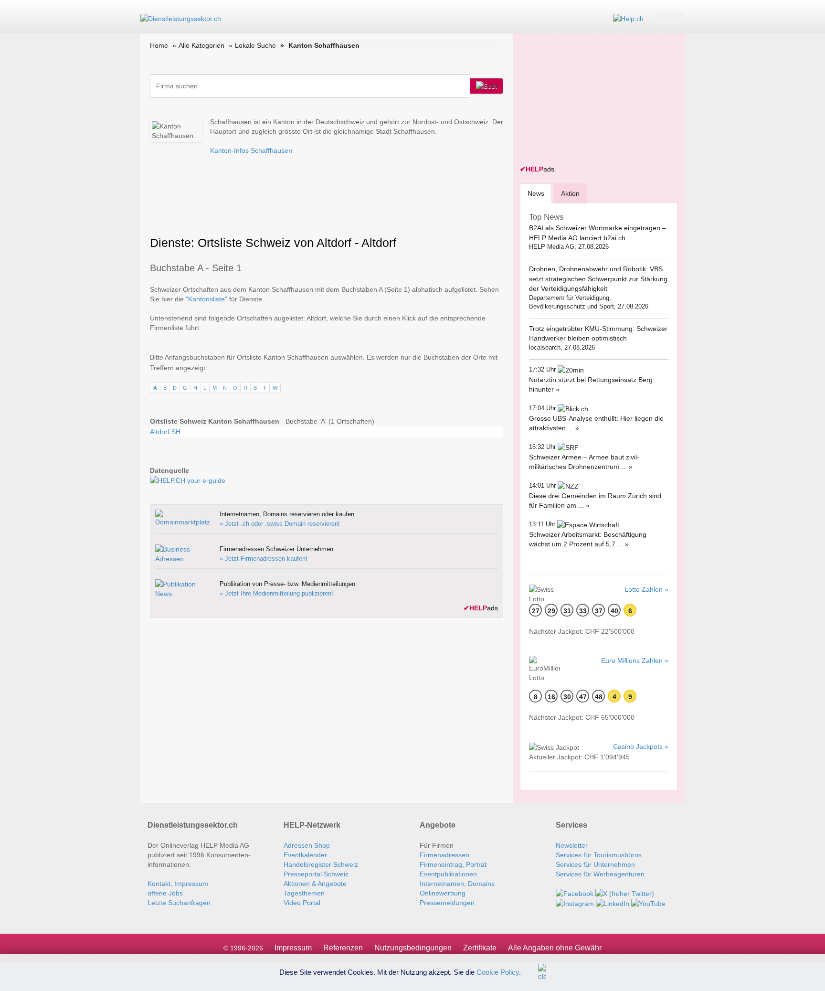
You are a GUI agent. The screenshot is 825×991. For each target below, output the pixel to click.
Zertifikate (480, 948)
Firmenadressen (444, 855)
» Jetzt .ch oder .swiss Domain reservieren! (280, 523)
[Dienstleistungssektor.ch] (180, 18)
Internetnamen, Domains (457, 883)
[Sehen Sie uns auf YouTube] (648, 903)
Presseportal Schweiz (316, 874)
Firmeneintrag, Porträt (453, 864)
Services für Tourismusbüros (599, 855)
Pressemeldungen (447, 902)
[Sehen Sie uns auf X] (624, 893)
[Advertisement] (591, 100)
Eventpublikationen (448, 874)
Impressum (293, 948)
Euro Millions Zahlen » (634, 660)
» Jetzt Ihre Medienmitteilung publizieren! (276, 593)
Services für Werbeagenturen (600, 874)
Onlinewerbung (442, 893)
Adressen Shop (307, 845)
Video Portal (302, 902)
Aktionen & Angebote (315, 883)
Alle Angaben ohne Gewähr (555, 948)
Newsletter (572, 845)
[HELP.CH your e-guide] (628, 18)
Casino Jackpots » (640, 746)
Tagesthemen (304, 893)
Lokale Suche (255, 45)
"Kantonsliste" (206, 299)
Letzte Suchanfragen (179, 902)
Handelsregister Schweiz (321, 864)
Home (159, 45)
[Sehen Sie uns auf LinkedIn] (612, 903)
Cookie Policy (497, 972)
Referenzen (343, 948)
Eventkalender (305, 855)
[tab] (536, 193)
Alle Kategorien (201, 45)
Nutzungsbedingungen (413, 948)
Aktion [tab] (570, 193)
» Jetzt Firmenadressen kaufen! (263, 558)
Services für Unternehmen (595, 864)
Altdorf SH (165, 432)
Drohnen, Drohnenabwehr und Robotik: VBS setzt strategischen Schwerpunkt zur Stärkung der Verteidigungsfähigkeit (598, 278)
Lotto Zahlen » (646, 589)
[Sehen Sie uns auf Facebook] (574, 893)
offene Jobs (165, 893)
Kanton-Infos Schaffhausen (251, 150)
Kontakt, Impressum (178, 883)
